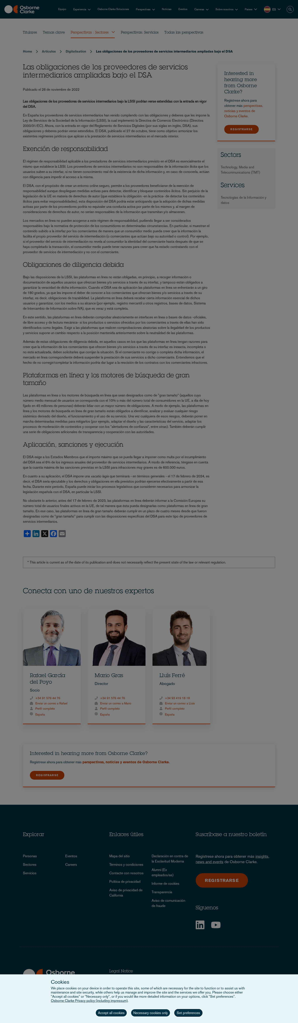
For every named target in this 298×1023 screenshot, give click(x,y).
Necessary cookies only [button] (150, 1013)
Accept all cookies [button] (111, 1013)
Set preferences (188, 1013)
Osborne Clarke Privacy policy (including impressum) (89, 1001)
